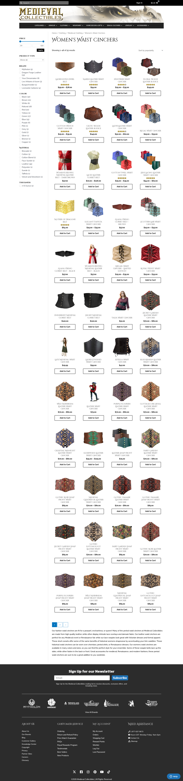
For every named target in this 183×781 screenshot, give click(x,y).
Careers (25, 757)
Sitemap (134, 741)
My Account (97, 731)
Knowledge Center (29, 744)
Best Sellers (62, 752)
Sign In (139, 3)
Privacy (25, 751)
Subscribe (120, 678)
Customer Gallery (29, 741)
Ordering (60, 731)
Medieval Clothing (75, 33)
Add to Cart (65, 93)
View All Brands (91, 712)
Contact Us (134, 738)
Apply (40, 50)
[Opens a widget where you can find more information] (174, 777)
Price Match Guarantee (66, 738)
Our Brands (26, 734)
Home (54, 33)
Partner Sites (27, 754)
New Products (63, 755)
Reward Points (99, 741)
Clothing (62, 33)
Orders (95, 735)
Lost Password (99, 752)
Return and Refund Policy (67, 735)
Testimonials (62, 748)
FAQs (59, 741)
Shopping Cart (98, 738)
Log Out (96, 748)
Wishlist (96, 745)
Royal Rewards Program (67, 745)
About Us (25, 731)
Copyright (25, 747)
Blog (23, 738)
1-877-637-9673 (136, 732)
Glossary (25, 760)
